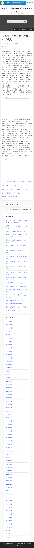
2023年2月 (9, 444)
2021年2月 (9, 524)
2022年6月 (9, 471)
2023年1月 (9, 447)
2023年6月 (9, 431)
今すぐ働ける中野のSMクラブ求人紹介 (16, 307)
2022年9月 (9, 461)
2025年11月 (9, 334)
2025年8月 (9, 344)
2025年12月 (9, 331)
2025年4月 (9, 358)
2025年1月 (9, 368)
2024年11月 (9, 374)
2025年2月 (9, 364)
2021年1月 (9, 527)
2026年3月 (9, 321)
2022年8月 (9, 464)
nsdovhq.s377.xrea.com (19, 43)
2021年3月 (9, 520)
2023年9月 (9, 421)
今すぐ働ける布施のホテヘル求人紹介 (16, 303)
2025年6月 (9, 351)
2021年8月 (9, 504)
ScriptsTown (22, 546)
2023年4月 (9, 437)
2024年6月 (9, 391)
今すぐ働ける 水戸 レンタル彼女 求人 (16, 286)
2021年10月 (9, 497)
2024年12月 (9, 371)
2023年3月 (9, 441)
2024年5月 (9, 394)
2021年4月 (9, 517)
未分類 (5, 46)
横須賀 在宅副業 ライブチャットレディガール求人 (15, 189)
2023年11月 (9, 414)
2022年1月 (9, 487)
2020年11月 (9, 534)
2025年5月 (9, 354)
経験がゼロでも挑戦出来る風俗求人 (15, 231)
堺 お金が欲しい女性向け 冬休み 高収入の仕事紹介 (17, 181)
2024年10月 (9, 378)
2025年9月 (9, 341)
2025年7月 (9, 348)
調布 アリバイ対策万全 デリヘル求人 (12, 197)
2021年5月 (9, 514)
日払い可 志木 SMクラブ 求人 (14, 310)
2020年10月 (9, 537)
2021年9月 (9, 500)
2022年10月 (9, 457)
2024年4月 (9, 398)
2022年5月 (9, 474)
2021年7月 (9, 507)
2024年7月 (9, 388)
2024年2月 (9, 404)
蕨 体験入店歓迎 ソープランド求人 (11, 193)
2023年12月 (9, 411)
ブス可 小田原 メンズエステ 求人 (14, 283)
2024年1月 (9, 407)
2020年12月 (9, 530)
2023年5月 (9, 434)
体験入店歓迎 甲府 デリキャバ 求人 (15, 300)
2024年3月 (9, 401)
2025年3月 (9, 361)
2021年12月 (9, 491)
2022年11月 (9, 454)
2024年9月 (9, 381)
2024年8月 (9, 384)
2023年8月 (9, 424)
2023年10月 (9, 417)
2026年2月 (9, 324)
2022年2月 (9, 484)
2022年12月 (9, 451)
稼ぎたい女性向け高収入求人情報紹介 (17, 9)
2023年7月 (9, 427)
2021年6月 (9, 510)
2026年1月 (9, 328)
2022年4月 (9, 477)
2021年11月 (9, 494)
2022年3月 (9, 481)
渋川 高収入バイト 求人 (9, 185)
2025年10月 (9, 338)
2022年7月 (9, 467)
